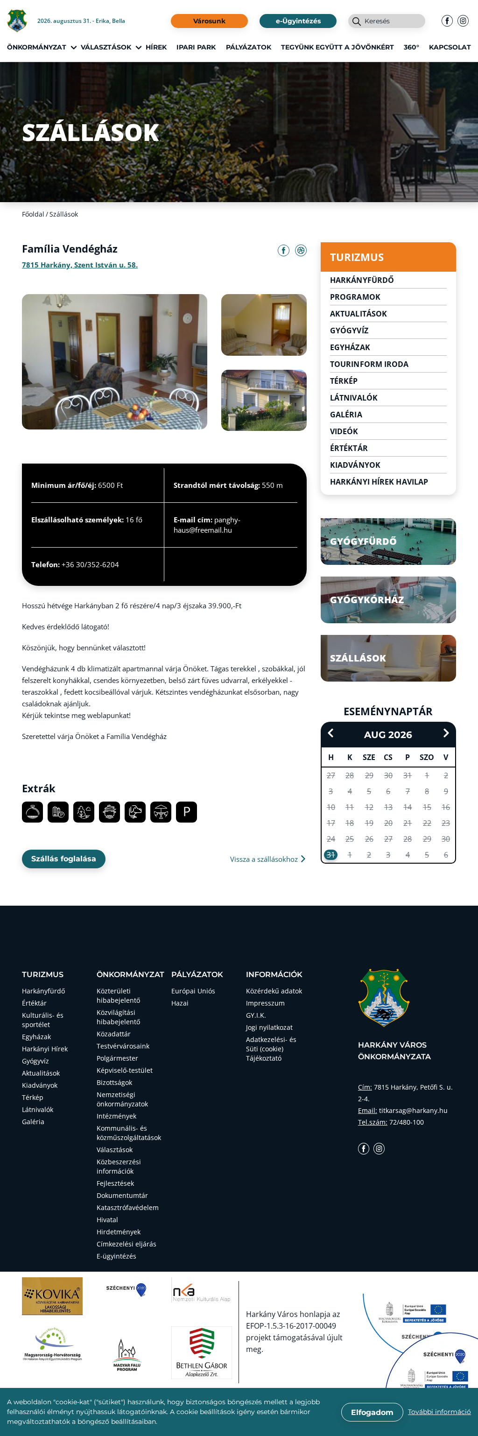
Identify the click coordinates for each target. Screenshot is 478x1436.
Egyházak (350, 347)
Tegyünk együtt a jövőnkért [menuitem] (337, 47)
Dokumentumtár (122, 1195)
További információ (439, 1412)
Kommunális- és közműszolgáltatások (127, 1133)
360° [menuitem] (411, 47)
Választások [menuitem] (106, 47)
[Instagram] (463, 21)
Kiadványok (355, 465)
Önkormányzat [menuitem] (36, 47)
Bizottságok (114, 1082)
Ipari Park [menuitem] (196, 47)
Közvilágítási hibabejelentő (118, 1017)
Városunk (209, 21)
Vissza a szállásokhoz (265, 859)
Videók (344, 431)
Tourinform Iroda (369, 364)
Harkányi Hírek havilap (379, 482)
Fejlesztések (115, 1183)
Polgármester (117, 1058)
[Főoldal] (22, 20)
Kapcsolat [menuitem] (450, 47)
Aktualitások (358, 314)
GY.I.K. (256, 1015)
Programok (355, 297)
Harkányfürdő (362, 280)
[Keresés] (356, 22)
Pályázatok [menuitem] (248, 47)
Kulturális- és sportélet (42, 1020)
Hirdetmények (119, 1231)
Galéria (346, 414)
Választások (115, 1149)
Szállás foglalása (63, 858)
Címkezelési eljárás (126, 1243)
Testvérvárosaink (123, 1046)
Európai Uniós (193, 990)
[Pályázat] (431, 1365)
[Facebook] (447, 21)
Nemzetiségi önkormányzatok (122, 1099)
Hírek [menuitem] (156, 47)
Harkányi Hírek (45, 1048)
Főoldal (33, 214)
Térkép (344, 381)
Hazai (180, 1003)
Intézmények (116, 1116)
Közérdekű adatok (274, 990)
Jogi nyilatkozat (269, 1027)
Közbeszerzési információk (119, 1166)
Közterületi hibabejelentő (118, 995)
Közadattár (114, 1033)
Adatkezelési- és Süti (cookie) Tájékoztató (271, 1049)
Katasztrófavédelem (127, 1207)
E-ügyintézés (116, 1256)
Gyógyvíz (349, 330)
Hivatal (107, 1219)
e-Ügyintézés (298, 21)
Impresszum (265, 1003)
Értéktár (349, 448)
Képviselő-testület (125, 1070)
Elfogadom (372, 1412)
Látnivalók (354, 398)
